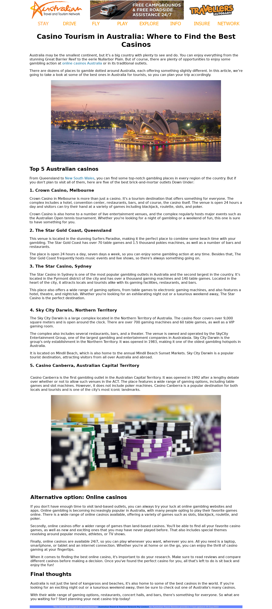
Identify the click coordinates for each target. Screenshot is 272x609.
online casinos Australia (82, 63)
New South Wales (79, 178)
